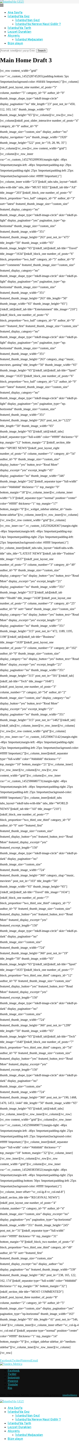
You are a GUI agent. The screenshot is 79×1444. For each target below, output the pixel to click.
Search (42, 50)
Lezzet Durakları (19, 32)
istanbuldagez (70, 1395)
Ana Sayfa (15, 13)
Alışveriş (14, 36)
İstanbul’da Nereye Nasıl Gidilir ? (38, 24)
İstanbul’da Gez (19, 17)
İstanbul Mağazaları (29, 40)
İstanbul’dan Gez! (27, 20)
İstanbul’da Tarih (19, 28)
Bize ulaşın (15, 43)
